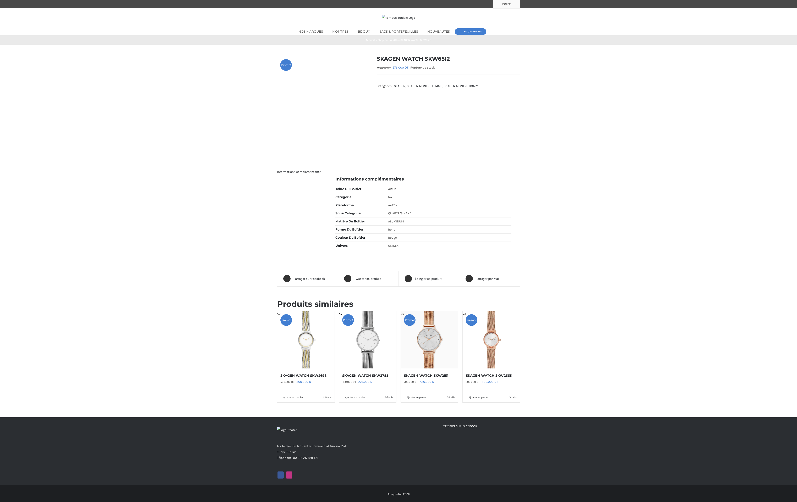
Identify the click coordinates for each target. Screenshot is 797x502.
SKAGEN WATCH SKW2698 (303, 376)
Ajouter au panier (293, 397)
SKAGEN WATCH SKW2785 (365, 376)
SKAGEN (399, 86)
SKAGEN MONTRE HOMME (462, 86)
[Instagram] (289, 475)
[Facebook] (280, 475)
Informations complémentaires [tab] (299, 172)
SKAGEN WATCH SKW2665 (489, 376)
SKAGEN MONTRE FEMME (424, 86)
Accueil (370, 40)
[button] (492, 31)
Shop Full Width (388, 40)
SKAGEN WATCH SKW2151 (426, 376)
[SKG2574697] (323, 104)
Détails (327, 397)
